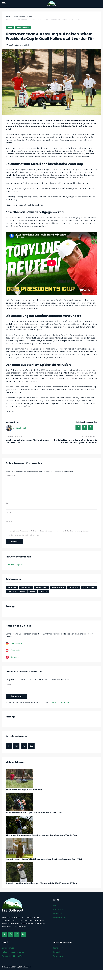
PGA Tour (12, 592)
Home (8, 16)
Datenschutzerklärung (59, 702)
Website (9, 521)
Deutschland (41, 587)
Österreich (16, 650)
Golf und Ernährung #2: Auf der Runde (24, 789)
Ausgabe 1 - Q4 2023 (15, 565)
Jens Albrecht (20, 428)
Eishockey (58, 948)
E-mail (8, 512)
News (31, 16)
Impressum (58, 909)
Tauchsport (58, 956)
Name (8, 503)
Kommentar (10, 476)
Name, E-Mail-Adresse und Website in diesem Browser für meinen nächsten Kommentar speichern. (49, 531)
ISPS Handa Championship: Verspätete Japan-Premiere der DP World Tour (41, 835)
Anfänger (12, 587)
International (89, 587)
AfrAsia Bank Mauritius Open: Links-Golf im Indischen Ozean (34, 812)
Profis (23, 592)
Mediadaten (59, 917)
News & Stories (20, 16)
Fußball (56, 952)
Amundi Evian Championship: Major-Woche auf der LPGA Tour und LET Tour (42, 883)
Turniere (43, 592)
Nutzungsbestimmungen (13, 952)
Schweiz (15, 657)
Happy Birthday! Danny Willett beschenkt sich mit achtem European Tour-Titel (44, 859)
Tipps (32, 592)
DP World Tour (58, 587)
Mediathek (58, 913)
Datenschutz (8, 948)
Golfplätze (74, 587)
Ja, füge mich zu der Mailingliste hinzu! (23, 535)
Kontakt (57, 905)
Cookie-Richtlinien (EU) (12, 956)
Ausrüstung (25, 587)
